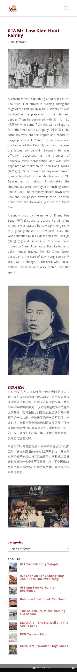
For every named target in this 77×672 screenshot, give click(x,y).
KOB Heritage (17, 42)
